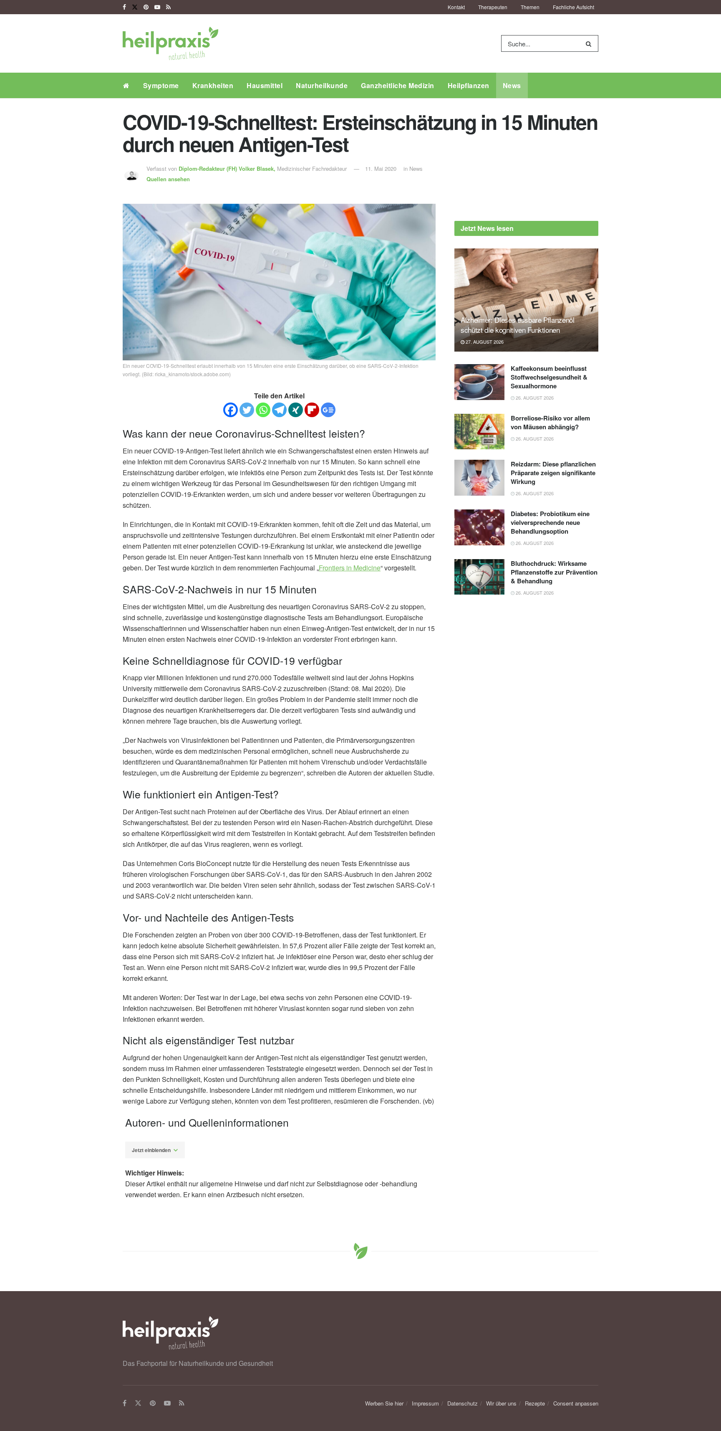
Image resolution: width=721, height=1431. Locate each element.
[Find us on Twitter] (135, 7)
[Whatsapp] (263, 410)
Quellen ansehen (168, 179)
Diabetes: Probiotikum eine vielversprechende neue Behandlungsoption (550, 522)
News (512, 85)
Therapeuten (492, 6)
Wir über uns (501, 1403)
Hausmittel (264, 85)
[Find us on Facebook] (124, 7)
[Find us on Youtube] (157, 7)
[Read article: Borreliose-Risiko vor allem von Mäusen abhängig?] (479, 432)
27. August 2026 (484, 341)
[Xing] (295, 410)
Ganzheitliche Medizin (397, 85)
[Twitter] (246, 410)
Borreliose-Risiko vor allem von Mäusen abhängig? (550, 422)
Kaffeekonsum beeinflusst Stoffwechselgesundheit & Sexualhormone (549, 377)
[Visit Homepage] (170, 43)
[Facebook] (230, 410)
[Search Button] (590, 43)
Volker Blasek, (228, 168)
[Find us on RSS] (168, 7)
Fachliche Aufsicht (573, 6)
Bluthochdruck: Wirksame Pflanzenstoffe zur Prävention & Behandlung (554, 572)
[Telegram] (279, 410)
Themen (530, 6)
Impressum (425, 1403)
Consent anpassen (575, 1403)
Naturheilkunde (322, 85)
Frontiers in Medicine (350, 567)
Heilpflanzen (468, 85)
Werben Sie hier (384, 1403)
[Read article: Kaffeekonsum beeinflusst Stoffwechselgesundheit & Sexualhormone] (479, 382)
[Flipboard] (312, 410)
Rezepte (535, 1403)
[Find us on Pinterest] (146, 7)
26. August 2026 (534, 397)
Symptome (161, 85)
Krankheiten (213, 85)
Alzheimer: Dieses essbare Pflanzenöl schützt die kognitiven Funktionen (518, 324)
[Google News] (328, 410)
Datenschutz (462, 1403)
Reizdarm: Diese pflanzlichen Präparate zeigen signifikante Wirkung (553, 472)
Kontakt (456, 6)
